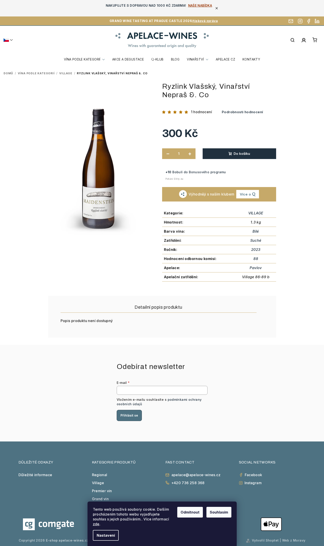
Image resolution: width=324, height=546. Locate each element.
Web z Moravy (294, 540)
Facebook (253, 475)
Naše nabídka (200, 5)
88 (255, 258)
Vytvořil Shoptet (265, 540)
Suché (255, 240)
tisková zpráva (205, 21)
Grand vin (100, 499)
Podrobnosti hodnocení (242, 112)
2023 (256, 249)
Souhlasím (219, 512)
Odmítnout (190, 512)
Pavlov (256, 268)
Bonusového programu (207, 172)
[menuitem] (84, 59)
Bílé (256, 231)
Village (98, 483)
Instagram (253, 483)
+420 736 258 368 (188, 483)
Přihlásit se (129, 415)
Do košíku (242, 153)
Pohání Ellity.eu (174, 178)
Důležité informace (35, 475)
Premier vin (102, 491)
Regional (99, 475)
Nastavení (106, 535)
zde (96, 524)
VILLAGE (255, 213)
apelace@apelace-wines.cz (196, 475)
